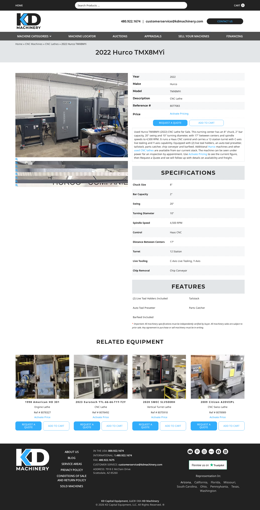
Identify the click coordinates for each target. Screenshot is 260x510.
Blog (72, 458)
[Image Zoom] (16, 159)
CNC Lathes (52, 44)
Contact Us (225, 21)
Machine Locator (82, 36)
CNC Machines (33, 44)
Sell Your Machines (193, 36)
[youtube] (190, 451)
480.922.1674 (130, 21)
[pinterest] (204, 451)
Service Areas (72, 464)
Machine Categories (32, 36)
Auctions (120, 36)
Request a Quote (170, 122)
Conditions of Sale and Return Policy (71, 478)
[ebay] (218, 451)
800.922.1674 (116, 450)
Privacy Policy (72, 470)
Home (18, 44)
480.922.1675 (106, 460)
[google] (197, 451)
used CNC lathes (144, 150)
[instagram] (211, 451)
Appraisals (153, 36)
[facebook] (225, 451)
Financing (234, 36)
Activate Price (42, 417)
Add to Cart (206, 122)
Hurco (211, 146)
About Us (72, 452)
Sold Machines (71, 486)
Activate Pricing (179, 113)
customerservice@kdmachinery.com (174, 21)
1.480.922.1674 (123, 455)
